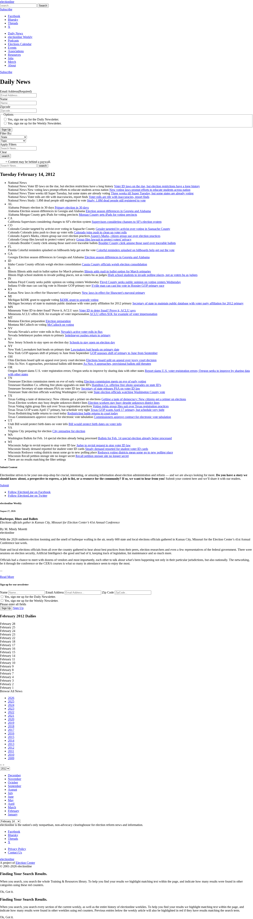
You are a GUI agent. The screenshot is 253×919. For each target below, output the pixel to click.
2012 (11, 747)
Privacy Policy (17, 849)
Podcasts (13, 40)
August (12, 789)
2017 (11, 729)
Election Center (25, 862)
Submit (4, 485)
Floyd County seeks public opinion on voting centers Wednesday (140, 282)
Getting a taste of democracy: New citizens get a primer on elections (143, 399)
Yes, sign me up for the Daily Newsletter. (33, 119)
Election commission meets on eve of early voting (115, 381)
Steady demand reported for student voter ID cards (116, 449)
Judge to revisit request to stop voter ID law (103, 445)
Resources (14, 54)
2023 (11, 708)
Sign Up (6, 129)
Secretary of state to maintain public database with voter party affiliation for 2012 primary (188, 303)
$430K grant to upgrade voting (79, 299)
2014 (11, 740)
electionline (7, 1)
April (11, 803)
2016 (11, 733)
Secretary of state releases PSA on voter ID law (110, 388)
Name (4, 592)
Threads (13, 23)
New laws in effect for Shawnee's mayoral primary (113, 292)
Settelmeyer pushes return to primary (87, 335)
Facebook (14, 16)
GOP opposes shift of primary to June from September (124, 353)
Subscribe (6, 9)
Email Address (55, 592)
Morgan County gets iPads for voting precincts (108, 214)
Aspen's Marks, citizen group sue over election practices (125, 236)
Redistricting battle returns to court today (92, 413)
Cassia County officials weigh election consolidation (114, 264)
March (12, 807)
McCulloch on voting (60, 324)
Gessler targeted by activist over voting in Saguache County (133, 228)
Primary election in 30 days (72, 207)
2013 (11, 744)
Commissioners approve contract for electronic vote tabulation (132, 417)
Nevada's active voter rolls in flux (82, 331)
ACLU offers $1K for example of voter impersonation (123, 314)
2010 (11, 754)
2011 (11, 751)
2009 (11, 758)
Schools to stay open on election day (92, 342)
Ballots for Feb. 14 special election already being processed (135, 438)
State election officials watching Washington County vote (129, 392)
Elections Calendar (19, 44)
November (14, 779)
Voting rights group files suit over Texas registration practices (131, 406)
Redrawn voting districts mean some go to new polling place (135, 452)
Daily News (15, 33)
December (14, 775)
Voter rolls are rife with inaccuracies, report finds (119, 197)
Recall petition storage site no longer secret (102, 456)
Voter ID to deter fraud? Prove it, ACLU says (107, 310)
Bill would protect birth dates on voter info (95, 424)
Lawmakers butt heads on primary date (95, 349)
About (12, 65)
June (11, 796)
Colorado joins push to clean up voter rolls (100, 232)
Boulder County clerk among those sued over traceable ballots (137, 243)
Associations (16, 51)
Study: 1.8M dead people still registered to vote (116, 200)
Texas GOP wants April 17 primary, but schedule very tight (127, 409)
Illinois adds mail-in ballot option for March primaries (117, 271)
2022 (11, 712)
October (13, 782)
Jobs (10, 58)
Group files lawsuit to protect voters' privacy (103, 239)
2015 (11, 737)
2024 (11, 705)
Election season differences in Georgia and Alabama (118, 211)
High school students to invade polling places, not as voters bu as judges (152, 275)
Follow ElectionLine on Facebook (29, 492)
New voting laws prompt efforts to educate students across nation (149, 189)
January (13, 814)
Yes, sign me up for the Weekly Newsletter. (34, 123)
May (11, 800)
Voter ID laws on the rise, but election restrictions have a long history (157, 186)
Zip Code (108, 592)
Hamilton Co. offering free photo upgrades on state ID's (126, 385)
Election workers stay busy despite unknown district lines (124, 402)
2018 (11, 726)
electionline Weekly (20, 37)
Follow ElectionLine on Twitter (27, 495)
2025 (11, 701)
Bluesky (13, 19)
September (14, 786)
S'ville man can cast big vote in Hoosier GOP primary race (128, 285)
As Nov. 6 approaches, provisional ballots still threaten (117, 363)
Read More (7, 576)
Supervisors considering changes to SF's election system (126, 221)
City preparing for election (68, 431)
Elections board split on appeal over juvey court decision (121, 360)
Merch (12, 61)
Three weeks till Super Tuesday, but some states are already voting (152, 193)
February (13, 811)
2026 (11, 698)
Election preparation (58, 321)
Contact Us (15, 852)
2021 (11, 715)
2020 (11, 719)
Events (12, 47)
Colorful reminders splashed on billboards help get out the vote (135, 250)
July (10, 793)
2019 (11, 722)
